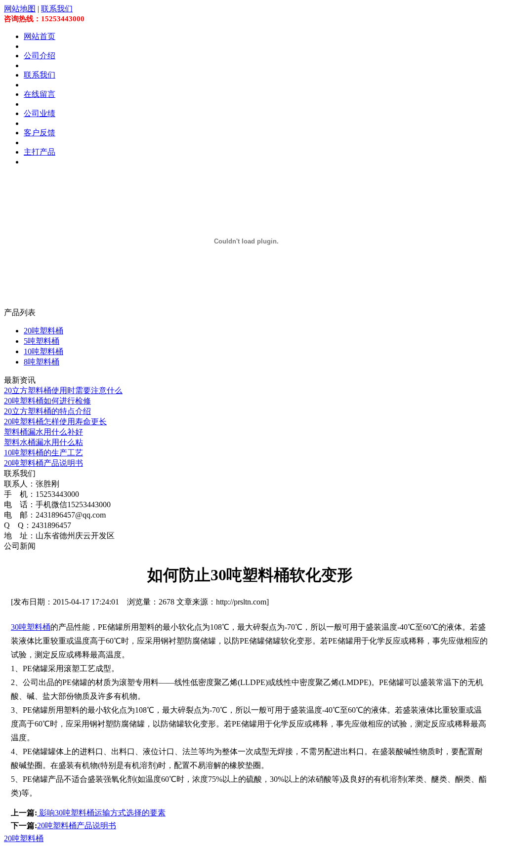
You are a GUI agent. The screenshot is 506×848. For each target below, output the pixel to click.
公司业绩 (39, 113)
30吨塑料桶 (30, 627)
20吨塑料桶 (43, 330)
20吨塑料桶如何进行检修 (47, 401)
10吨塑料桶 (43, 351)
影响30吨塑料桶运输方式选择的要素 (101, 812)
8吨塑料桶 (41, 362)
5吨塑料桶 (41, 341)
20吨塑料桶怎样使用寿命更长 (55, 421)
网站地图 (20, 8)
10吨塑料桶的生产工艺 (43, 452)
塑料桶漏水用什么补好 (43, 432)
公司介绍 (39, 55)
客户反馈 (39, 132)
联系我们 (57, 8)
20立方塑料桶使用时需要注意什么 (63, 390)
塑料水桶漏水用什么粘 (43, 442)
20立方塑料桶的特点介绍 (47, 411)
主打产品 (39, 152)
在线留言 (39, 94)
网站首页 (39, 36)
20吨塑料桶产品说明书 (43, 463)
